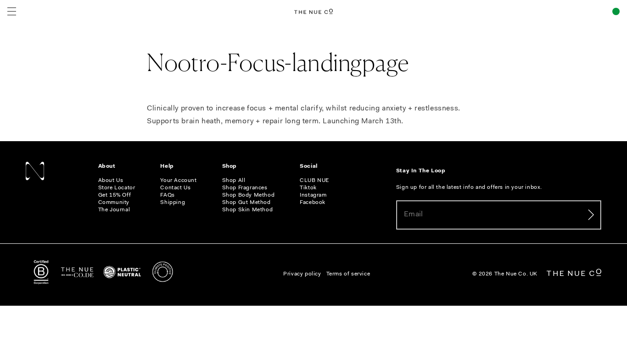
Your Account (178, 180)
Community (113, 202)
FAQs (167, 195)
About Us (110, 180)
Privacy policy (302, 274)
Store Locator (116, 188)
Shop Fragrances (245, 188)
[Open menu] (11, 11)
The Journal (114, 210)
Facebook (312, 202)
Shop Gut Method (246, 202)
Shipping (172, 202)
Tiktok (308, 188)
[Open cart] (616, 11)
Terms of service (348, 274)
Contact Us (175, 188)
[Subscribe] (591, 215)
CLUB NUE (314, 180)
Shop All (234, 180)
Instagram (313, 195)
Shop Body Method (248, 195)
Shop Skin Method (247, 210)
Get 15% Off (114, 195)
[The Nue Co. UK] (313, 11)
